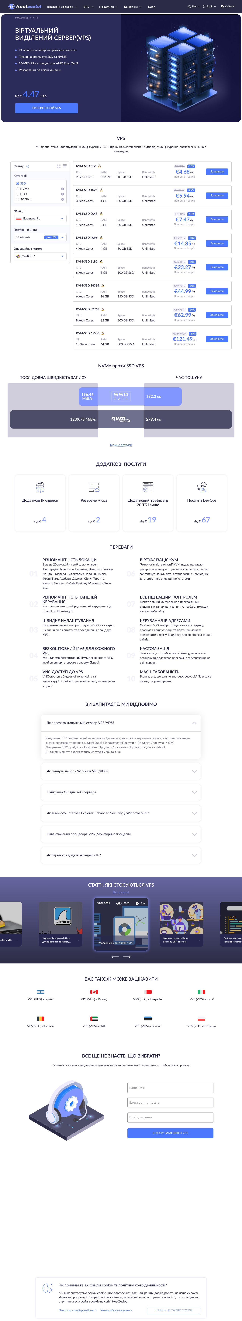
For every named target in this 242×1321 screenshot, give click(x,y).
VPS (86, 7)
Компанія (131, 7)
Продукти (106, 7)
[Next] (126, 956)
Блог (151, 7)
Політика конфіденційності (78, 1310)
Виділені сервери (60, 7)
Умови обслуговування (116, 1310)
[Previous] (115, 956)
